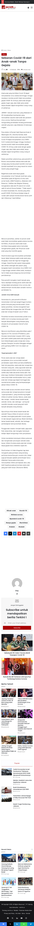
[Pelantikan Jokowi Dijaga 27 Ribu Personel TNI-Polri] (6, 798)
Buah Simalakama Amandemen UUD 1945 (21, 788)
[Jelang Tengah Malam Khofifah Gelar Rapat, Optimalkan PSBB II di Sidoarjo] (8, 740)
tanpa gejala (11, 523)
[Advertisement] (17, 30)
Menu (23, 913)
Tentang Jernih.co (7, 910)
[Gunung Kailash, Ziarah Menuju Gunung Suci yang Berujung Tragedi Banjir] (8, 858)
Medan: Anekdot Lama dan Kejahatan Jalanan (22, 781)
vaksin (12, 527)
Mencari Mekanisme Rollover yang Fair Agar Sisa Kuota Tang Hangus (25, 867)
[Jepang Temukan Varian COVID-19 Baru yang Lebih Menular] (8, 693)
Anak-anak (12, 511)
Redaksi (16, 910)
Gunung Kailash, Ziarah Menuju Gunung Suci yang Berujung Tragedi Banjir (7, 868)
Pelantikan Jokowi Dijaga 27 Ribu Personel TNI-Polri (22, 797)
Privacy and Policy (9, 913)
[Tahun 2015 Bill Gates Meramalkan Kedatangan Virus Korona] (25, 693)
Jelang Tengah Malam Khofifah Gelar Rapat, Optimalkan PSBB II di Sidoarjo (8, 749)
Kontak (28, 913)
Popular (17, 763)
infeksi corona (17, 515)
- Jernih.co (21, 907)
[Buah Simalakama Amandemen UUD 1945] (6, 789)
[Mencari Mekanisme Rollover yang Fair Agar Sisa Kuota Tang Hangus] (25, 858)
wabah (22, 527)
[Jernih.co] (9, 7)
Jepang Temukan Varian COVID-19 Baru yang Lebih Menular (7, 701)
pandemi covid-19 (17, 519)
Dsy (5, 69)
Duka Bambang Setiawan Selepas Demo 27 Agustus (24, 889)
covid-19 (23, 511)
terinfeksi (24, 523)
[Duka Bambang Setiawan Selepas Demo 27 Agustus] (25, 881)
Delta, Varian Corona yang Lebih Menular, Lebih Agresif (25, 747)
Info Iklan (18, 913)
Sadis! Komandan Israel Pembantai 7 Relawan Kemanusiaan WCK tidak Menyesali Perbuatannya (22, 772)
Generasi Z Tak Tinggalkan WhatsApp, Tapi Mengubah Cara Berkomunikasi (7, 891)
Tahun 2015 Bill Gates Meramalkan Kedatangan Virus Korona (25, 701)
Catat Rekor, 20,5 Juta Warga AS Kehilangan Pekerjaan (7, 722)
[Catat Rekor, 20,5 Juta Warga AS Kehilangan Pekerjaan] (8, 713)
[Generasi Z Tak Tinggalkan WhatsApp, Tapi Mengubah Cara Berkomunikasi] (8, 881)
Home (4, 50)
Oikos (9, 50)
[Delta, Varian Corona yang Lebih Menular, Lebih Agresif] (25, 740)
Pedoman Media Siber (25, 910)
